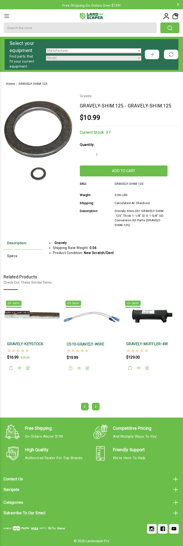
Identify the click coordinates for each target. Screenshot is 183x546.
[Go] (152, 54)
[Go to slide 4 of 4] (85, 406)
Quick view (19, 368)
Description (16, 243)
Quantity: (87, 145)
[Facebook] (163, 529)
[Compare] (28, 368)
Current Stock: (95, 132)
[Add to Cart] (11, 368)
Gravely (86, 96)
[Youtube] (174, 529)
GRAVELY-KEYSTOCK (25, 344)
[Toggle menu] (6, 15)
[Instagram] (152, 529)
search (169, 27)
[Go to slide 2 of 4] (96, 406)
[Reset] (171, 54)
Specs (12, 256)
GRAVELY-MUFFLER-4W (147, 344)
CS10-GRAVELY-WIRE (85, 344)
